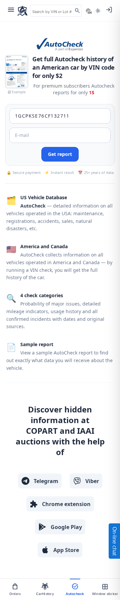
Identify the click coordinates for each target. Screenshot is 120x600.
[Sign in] (109, 10)
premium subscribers (66, 86)
